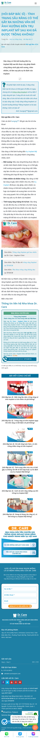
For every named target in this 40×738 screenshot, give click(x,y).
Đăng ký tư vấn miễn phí (19, 606)
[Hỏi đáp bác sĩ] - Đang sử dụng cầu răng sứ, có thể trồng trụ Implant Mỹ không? (20, 515)
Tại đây (15, 355)
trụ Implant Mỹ (31, 151)
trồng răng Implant (19, 92)
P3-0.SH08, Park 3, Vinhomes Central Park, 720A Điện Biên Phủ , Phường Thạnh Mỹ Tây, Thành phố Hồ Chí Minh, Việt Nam (20, 635)
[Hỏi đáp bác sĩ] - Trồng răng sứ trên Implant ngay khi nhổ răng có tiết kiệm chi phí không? (20, 422)
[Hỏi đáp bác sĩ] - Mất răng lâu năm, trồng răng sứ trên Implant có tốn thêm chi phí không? (20, 398)
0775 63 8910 (7, 670)
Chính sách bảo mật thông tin (31, 728)
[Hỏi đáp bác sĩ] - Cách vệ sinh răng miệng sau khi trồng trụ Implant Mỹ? (20, 492)
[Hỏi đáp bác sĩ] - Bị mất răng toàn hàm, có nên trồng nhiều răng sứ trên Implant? (20, 445)
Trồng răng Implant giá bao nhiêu (24, 252)
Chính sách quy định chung (14, 728)
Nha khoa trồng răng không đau (23, 270)
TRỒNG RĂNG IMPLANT (23, 620)
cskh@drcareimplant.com (12, 673)
